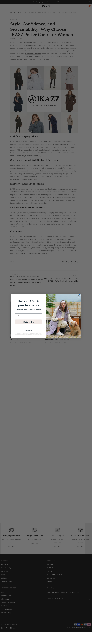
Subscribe (28, 321)
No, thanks (28, 330)
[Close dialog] (78, 295)
